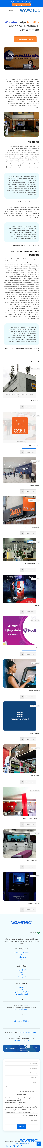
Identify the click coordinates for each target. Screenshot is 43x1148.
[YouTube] (10, 1146)
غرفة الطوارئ (21, 957)
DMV (21, 989)
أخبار (21, 974)
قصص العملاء (21, 977)
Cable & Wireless (33, 691)
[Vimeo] (14, 1146)
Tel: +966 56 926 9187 (21, 1021)
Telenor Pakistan (33, 903)
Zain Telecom (35, 776)
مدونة (21, 972)
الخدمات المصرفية (21, 994)
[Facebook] (21, 1146)
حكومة (21, 987)
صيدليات (21, 955)
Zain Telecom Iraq (33, 861)
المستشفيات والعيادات (21, 952)
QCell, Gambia (34, 446)
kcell (38, 648)
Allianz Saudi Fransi (32, 564)
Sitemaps (26, 1143)
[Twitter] (17, 1146)
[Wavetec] (30, 10)
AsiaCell (37, 605)
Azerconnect (35, 733)
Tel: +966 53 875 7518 (21, 1041)
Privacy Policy (18, 1143)
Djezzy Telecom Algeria (31, 818)
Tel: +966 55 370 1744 (21, 1010)
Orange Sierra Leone (32, 527)
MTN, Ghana (35, 401)
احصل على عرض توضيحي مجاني (21, 5)
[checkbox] (14, 1098)
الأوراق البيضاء (21, 970)
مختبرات (21, 959)
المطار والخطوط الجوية (21, 992)
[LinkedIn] (7, 1146)
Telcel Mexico (35, 485)
